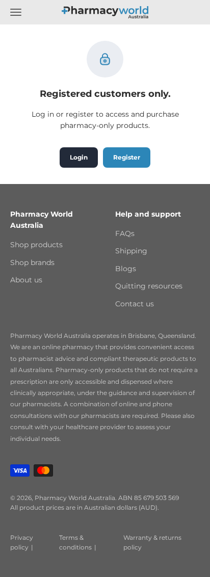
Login (79, 157)
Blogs (125, 268)
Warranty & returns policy (152, 542)
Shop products (36, 244)
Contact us (134, 303)
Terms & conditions (75, 542)
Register (126, 157)
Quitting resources (148, 286)
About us (26, 279)
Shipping (131, 250)
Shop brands (32, 262)
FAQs (125, 233)
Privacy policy (21, 542)
